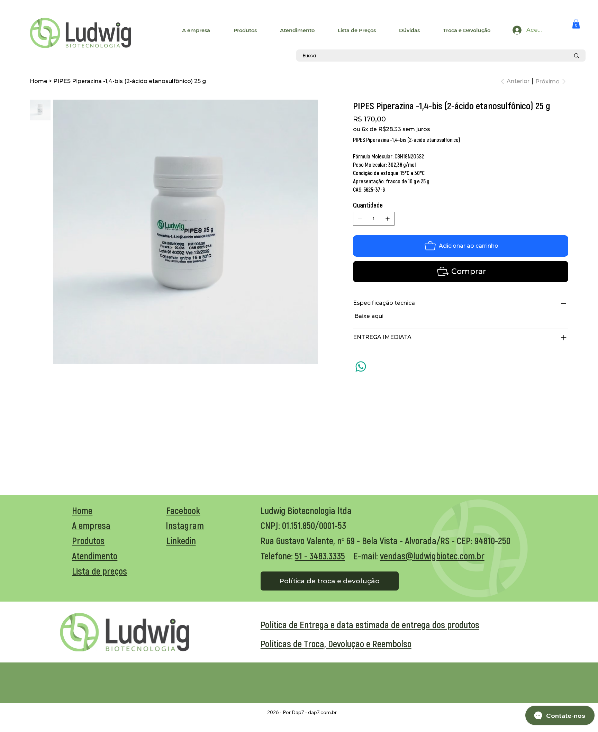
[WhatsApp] (361, 366)
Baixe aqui (368, 316)
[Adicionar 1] (388, 219)
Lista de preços (99, 570)
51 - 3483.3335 (320, 555)
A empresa (91, 525)
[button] (576, 23)
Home (82, 510)
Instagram (185, 525)
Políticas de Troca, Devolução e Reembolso (336, 643)
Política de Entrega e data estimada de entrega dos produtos (370, 624)
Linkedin (181, 540)
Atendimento (94, 555)
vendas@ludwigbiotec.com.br (432, 555)
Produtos (88, 540)
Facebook (183, 510)
